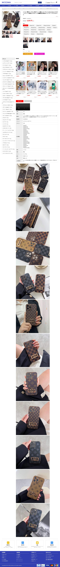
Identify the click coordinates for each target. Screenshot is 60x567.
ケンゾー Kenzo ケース (7, 109)
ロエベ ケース (6, 144)
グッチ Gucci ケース (7, 65)
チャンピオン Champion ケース (8, 84)
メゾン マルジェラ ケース (7, 153)
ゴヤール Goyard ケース (7, 107)
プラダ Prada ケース (7, 73)
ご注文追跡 (37, 5)
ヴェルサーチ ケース (7, 119)
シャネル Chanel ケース (7, 60)
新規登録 (48, 2)
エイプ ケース (5, 121)
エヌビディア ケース (6, 126)
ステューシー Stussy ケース (8, 86)
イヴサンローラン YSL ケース (8, 69)
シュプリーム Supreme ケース (8, 77)
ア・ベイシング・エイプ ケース (9, 149)
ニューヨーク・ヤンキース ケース (9, 140)
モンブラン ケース (6, 147)
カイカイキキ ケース (7, 151)
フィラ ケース (5, 123)
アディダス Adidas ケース (7, 97)
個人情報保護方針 (5, 560)
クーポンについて (20, 560)
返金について (34, 557)
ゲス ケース (5, 136)
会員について (19, 557)
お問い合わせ (44, 5)
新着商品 (22, 5)
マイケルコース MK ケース (8, 105)
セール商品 (16, 5)
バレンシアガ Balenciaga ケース (9, 113)
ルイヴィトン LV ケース (7, 8)
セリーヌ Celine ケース (7, 115)
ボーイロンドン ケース (7, 138)
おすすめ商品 (29, 5)
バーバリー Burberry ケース (8, 71)
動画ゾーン (52, 5)
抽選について (34, 560)
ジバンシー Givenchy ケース (8, 111)
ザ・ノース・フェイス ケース (8, 130)
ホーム (3, 5)
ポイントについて (20, 559)
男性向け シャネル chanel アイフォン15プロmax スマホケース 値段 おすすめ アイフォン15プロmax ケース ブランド (42, 94)
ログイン (53, 2)
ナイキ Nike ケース (7, 99)
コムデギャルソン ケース (7, 132)
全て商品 (9, 5)
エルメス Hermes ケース (7, 67)
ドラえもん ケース (6, 142)
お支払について (34, 554)
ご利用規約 (4, 559)
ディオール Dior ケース (7, 93)
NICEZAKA (6, 2)
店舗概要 (18, 554)
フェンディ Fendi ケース (7, 79)
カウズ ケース (6, 117)
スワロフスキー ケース (7, 128)
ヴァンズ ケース (6, 134)
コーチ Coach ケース (7, 91)
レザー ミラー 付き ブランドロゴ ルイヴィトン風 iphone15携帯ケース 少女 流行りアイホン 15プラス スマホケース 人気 (31, 74)
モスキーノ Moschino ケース (8, 95)
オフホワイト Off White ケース (8, 81)
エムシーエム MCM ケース (8, 75)
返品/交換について (34, 559)
